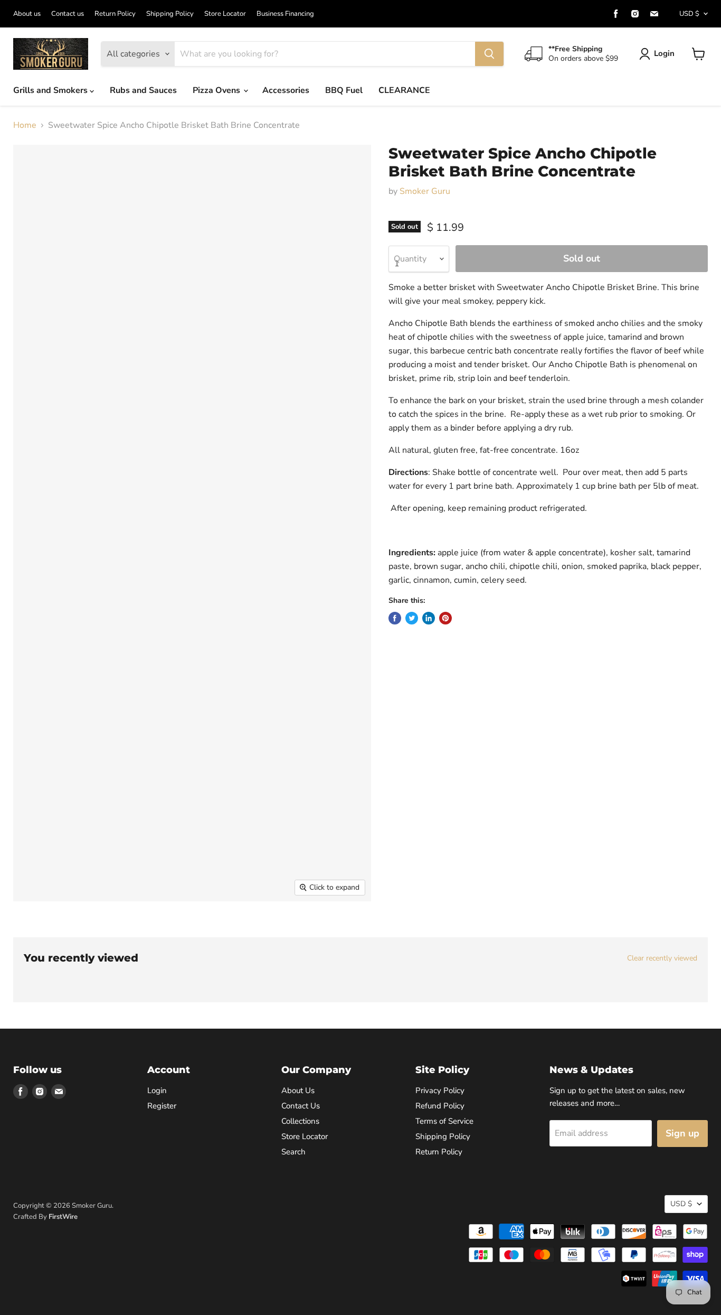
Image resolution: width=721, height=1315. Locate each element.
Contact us (67, 14)
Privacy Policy (439, 1090)
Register (161, 1106)
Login (664, 53)
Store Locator (225, 14)
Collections (300, 1121)
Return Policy (115, 14)
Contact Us (300, 1106)
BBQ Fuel (344, 90)
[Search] (489, 54)
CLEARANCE (404, 90)
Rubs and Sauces (143, 90)
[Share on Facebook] (394, 618)
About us (27, 14)
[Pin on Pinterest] (445, 618)
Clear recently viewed (662, 958)
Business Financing (285, 14)
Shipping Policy (170, 14)
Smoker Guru (425, 191)
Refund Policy (439, 1106)
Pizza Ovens (217, 90)
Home (24, 125)
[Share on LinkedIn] (428, 618)
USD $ (689, 13)
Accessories (285, 90)
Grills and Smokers (51, 90)
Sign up (682, 1133)
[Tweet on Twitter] (411, 618)
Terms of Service (444, 1121)
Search (293, 1151)
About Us (298, 1090)
